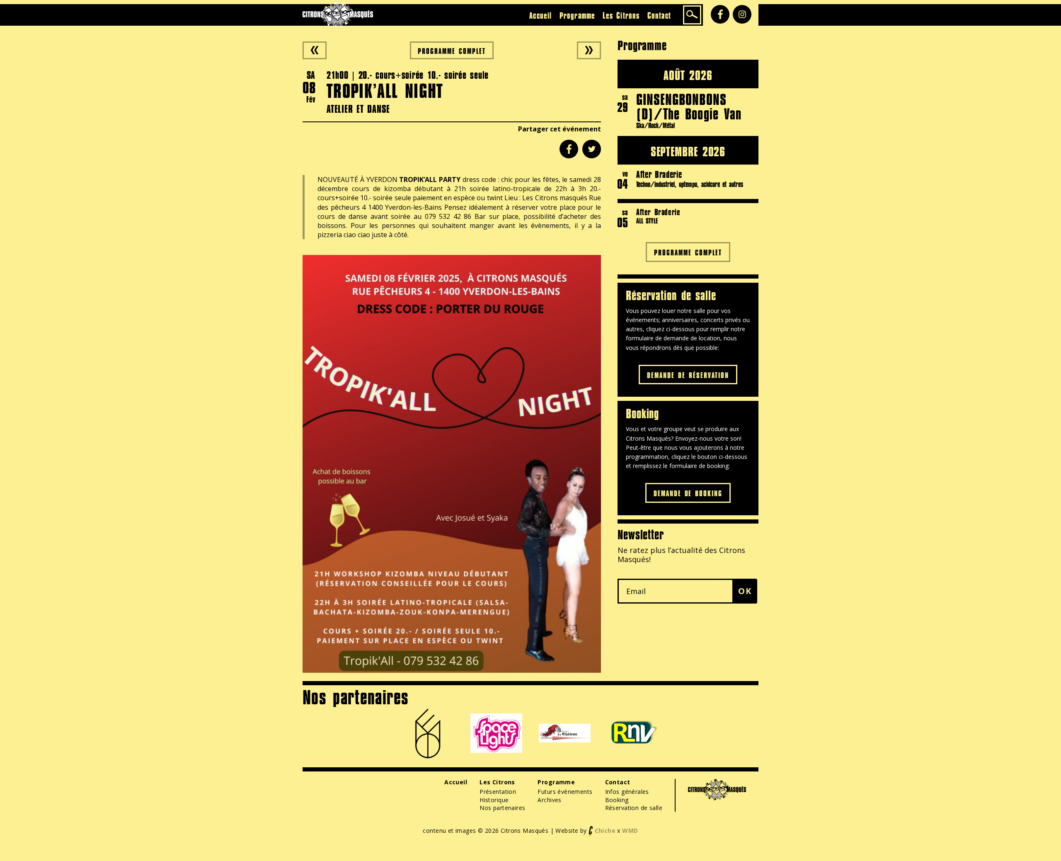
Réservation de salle (633, 808)
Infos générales (627, 792)
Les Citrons (621, 15)
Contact (659, 15)
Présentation (498, 792)
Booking (617, 800)
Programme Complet (452, 51)
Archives (549, 800)
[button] (744, 591)
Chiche (605, 830)
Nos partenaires (502, 808)
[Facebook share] (569, 149)
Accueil (540, 15)
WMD (630, 830)
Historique (494, 800)
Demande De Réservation (688, 375)
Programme (578, 15)
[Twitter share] (591, 149)
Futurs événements (565, 792)
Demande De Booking (688, 493)
